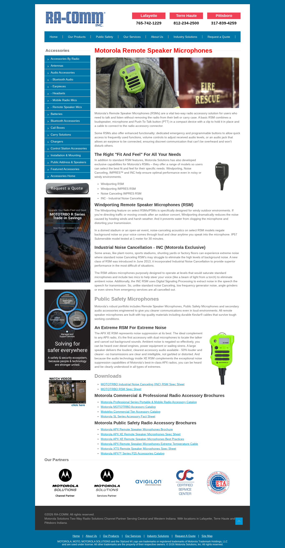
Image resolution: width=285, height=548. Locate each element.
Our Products (77, 36)
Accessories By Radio (65, 58)
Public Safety (104, 36)
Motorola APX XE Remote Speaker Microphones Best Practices (142, 439)
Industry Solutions (185, 36)
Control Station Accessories (69, 148)
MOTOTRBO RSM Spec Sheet (121, 389)
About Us (157, 36)
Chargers (57, 141)
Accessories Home (63, 176)
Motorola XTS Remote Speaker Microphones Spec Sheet (138, 448)
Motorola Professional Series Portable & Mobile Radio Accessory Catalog (149, 402)
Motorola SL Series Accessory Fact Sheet (128, 416)
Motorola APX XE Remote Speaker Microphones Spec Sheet (140, 434)
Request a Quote (219, 36)
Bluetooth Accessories (65, 120)
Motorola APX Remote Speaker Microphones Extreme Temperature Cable (149, 443)
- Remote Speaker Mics (66, 107)
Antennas (57, 65)
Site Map (207, 536)
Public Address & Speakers (68, 162)
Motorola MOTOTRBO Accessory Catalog (128, 406)
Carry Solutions (61, 134)
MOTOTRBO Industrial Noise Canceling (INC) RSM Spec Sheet (142, 384)
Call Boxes (58, 127)
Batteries (56, 114)
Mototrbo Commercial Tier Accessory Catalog (130, 411)
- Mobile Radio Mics (64, 100)
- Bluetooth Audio (62, 79)
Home (54, 36)
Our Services (132, 36)
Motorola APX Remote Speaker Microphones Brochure (137, 429)
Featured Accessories (65, 169)
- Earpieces (58, 86)
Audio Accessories (63, 72)
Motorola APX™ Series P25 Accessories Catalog (132, 453)
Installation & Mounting (66, 155)
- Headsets (58, 93)
